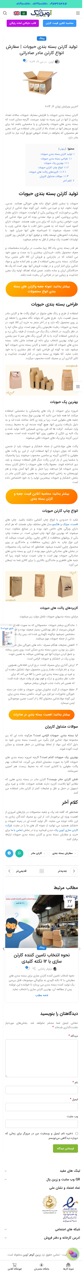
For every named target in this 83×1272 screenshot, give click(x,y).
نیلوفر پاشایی (45, 969)
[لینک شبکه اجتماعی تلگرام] (9, 853)
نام (75, 1082)
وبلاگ (41, 38)
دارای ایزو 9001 (7, 628)
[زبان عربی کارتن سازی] (23, 13)
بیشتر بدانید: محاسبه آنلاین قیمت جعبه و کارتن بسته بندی (41, 496)
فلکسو (55, 524)
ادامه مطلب (41, 995)
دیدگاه (73, 1036)
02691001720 (40, 3)
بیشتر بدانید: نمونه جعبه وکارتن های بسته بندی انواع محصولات (41, 289)
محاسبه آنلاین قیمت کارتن (60, 23)
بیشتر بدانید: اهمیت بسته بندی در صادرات (41, 714)
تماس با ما (17, 830)
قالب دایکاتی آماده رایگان (22, 23)
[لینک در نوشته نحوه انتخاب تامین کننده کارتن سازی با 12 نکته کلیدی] (41, 921)
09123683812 (58, 3)
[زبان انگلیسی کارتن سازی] (17, 13)
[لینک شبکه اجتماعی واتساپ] (19, 853)
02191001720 (23, 3)
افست (74, 524)
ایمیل (74, 1099)
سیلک (66, 524)
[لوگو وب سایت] (41, 13)
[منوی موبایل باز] (78, 13)
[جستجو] (5, 13)
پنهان (62, 149)
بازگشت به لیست (41, 871)
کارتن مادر (36, 853)
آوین (51, 62)
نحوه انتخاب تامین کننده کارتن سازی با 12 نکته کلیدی (42, 958)
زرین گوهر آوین (32, 1255)
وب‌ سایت (72, 1116)
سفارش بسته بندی (62, 853)
